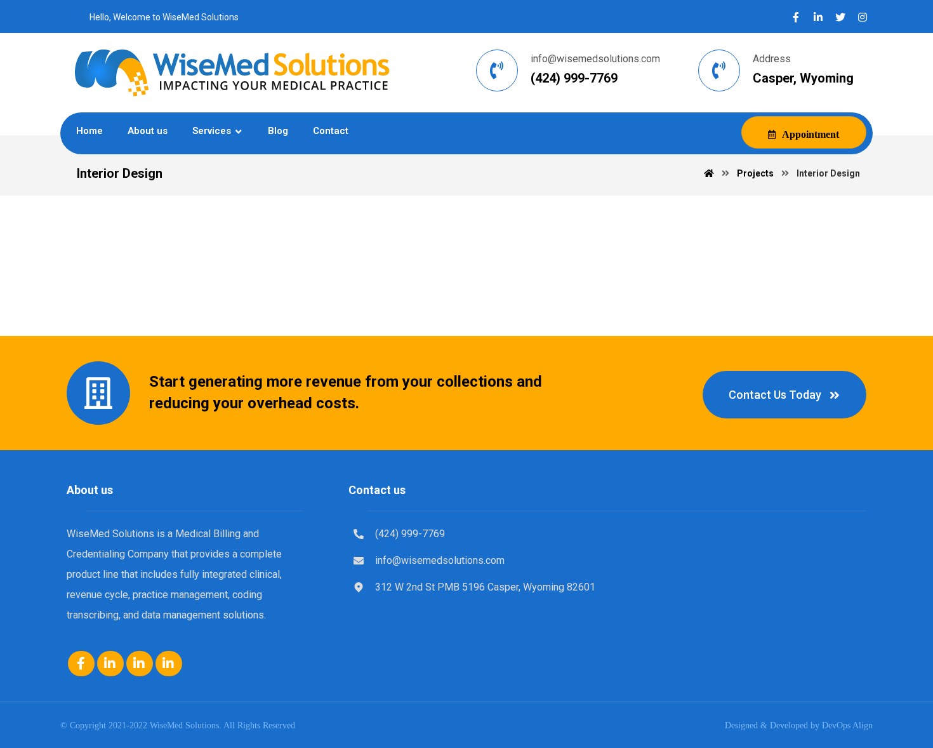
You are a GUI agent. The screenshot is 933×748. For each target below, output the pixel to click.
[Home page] (709, 173)
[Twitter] (840, 17)
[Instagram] (862, 17)
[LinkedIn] (818, 17)
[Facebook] (796, 17)
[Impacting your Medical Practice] (231, 72)
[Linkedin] (110, 663)
